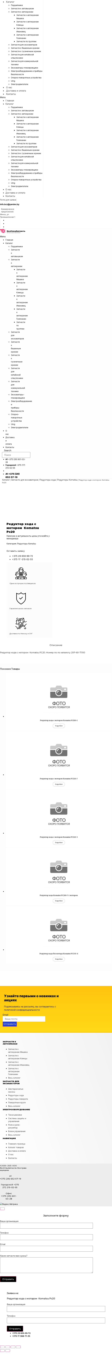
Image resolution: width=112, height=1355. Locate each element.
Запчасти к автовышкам (22, 8)
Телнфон (4, 1233)
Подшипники (17, 5)
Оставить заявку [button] (16, 551)
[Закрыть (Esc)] (2, 1347)
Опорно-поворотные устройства (26, 77)
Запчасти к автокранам (22, 12)
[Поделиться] (7, 1347)
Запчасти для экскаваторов (24, 44)
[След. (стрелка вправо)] (7, 1350)
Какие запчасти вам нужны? (13, 1256)
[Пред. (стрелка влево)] (2, 1350)
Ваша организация (9, 1221)
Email (5, 1015)
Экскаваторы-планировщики (24, 68)
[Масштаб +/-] (18, 1347)
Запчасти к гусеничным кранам (26, 51)
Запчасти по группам (26, 41)
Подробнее (59, 726)
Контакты (11, 94)
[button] (21, 97)
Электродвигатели (19, 84)
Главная (9, 100)
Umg (13, 81)
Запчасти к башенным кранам (25, 48)
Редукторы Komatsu (67, 480)
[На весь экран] (13, 1347)
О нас (9, 87)
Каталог (10, 1)
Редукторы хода (47, 480)
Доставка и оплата (16, 90)
